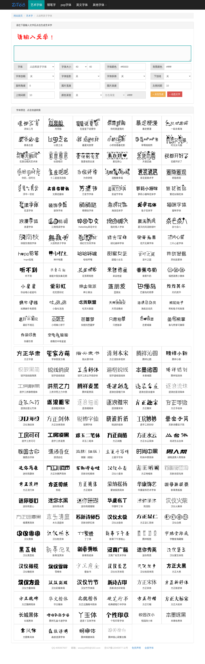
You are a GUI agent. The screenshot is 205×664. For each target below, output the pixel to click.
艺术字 (29, 15)
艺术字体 (38, 5)
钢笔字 (51, 5)
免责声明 (136, 648)
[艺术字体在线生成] (18, 4)
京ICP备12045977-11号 (116, 648)
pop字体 (66, 5)
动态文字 (175, 94)
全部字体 (149, 648)
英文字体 (82, 5)
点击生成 (159, 94)
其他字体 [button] (99, 5)
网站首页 (18, 15)
